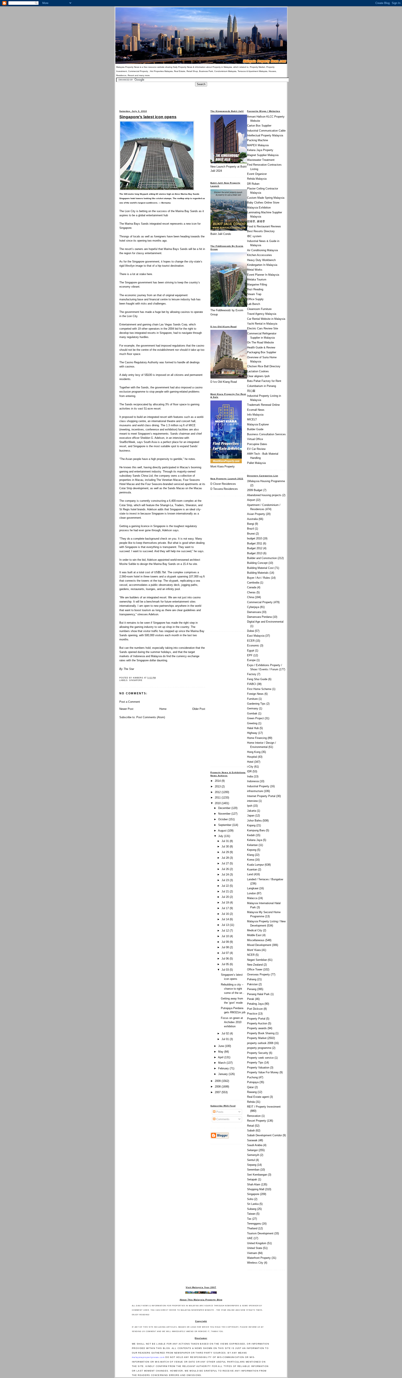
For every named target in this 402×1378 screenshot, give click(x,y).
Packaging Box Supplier (261, 352)
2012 (218, 792)
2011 (218, 797)
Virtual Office (255, 439)
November (224, 813)
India (250, 776)
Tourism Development (260, 1233)
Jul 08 (226, 947)
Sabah (251, 1130)
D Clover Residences (223, 483)
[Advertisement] (201, 95)
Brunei (251, 533)
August (222, 830)
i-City (250, 766)
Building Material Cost (260, 567)
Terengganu (254, 1223)
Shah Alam (253, 1184)
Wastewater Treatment (260, 159)
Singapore (135, 680)
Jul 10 (226, 936)
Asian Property (256, 514)
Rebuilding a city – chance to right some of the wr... (232, 988)
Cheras (251, 592)
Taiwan (251, 1213)
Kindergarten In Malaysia (262, 264)
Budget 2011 (254, 543)
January (223, 1074)
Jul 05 (226, 964)
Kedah (251, 835)
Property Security (257, 1052)
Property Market (257, 1038)
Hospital (252, 756)
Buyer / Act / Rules (258, 577)
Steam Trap (254, 294)
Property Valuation (258, 1067)
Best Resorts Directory (261, 231)
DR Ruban (253, 183)
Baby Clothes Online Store (263, 202)
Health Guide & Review (261, 347)
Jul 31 (226, 841)
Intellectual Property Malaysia (265, 135)
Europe (251, 660)
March (222, 1062)
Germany (252, 708)
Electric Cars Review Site (262, 328)
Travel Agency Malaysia (261, 313)
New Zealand (255, 964)
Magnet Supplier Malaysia (262, 155)
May (221, 1051)
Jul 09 (226, 941)
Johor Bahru (254, 820)
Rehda (251, 1101)
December (224, 808)
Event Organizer (257, 173)
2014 (218, 780)
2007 (218, 1092)
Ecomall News (255, 409)
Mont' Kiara (254, 950)
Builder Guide (255, 429)
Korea (250, 859)
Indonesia (253, 781)
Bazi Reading (255, 289)
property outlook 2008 (260, 1043)
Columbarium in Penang (261, 386)
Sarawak (252, 1140)
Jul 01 (226, 1039)
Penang (251, 989)
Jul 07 (226, 952)
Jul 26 (226, 869)
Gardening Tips (256, 703)
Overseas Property (258, 974)
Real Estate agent (258, 1096)
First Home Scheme (259, 689)
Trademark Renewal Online (263, 404)
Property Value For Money (263, 1072)
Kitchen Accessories (259, 255)
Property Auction (257, 1023)
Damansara (254, 612)
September (225, 825)
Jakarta (251, 810)
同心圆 (251, 390)
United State (254, 1248)
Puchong (252, 1077)
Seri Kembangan (257, 1174)
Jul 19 (226, 902)
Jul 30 (226, 846)
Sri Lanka (253, 1203)
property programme (259, 1047)
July (221, 836)
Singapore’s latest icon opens (148, 117)
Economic (253, 645)
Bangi (250, 523)
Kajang (251, 825)
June (221, 1046)
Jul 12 (226, 930)
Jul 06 (226, 958)
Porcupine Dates (257, 444)
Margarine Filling (257, 284)
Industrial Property (258, 786)
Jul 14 (226, 919)
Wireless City (255, 1262)
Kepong (251, 849)
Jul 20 (226, 896)
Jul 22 (226, 885)
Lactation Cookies (258, 371)
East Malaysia (255, 635)
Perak (250, 999)
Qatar (250, 1087)
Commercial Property (260, 602)
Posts (219, 1111)
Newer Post (126, 708)
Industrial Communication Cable (266, 130)
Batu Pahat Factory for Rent (264, 381)
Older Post (198, 708)
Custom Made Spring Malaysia (265, 197)
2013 (218, 786)
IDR (249, 771)
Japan (250, 815)
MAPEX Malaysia (258, 145)
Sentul (251, 1160)
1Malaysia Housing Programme (266, 481)
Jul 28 (226, 857)
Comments (222, 1119)
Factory (251, 674)
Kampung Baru (256, 830)
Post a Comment (129, 701)
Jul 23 (226, 880)
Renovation (254, 1115)
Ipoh (249, 805)
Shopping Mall (255, 1189)
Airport (251, 500)
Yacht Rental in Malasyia (262, 323)
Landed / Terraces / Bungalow (265, 879)
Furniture (252, 698)
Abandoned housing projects (264, 495)
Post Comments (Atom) (150, 717)
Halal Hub (253, 728)
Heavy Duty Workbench (261, 260)
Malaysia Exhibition (259, 207)
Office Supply (255, 299)
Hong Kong (253, 752)
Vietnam (252, 1253)
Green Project (255, 718)
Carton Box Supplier (259, 125)
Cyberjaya (253, 607)
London (251, 893)
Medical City (254, 930)
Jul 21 (226, 891)
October (223, 819)
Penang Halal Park (258, 994)
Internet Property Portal (261, 796)
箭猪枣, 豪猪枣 (256, 221)
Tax (249, 1218)
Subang (251, 1208)
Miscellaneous (255, 940)
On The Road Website (260, 342)
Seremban (253, 1169)
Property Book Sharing (260, 1033)
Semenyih (253, 1155)
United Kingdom (256, 1243)
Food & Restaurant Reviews (264, 226)
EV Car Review (256, 448)
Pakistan (252, 984)
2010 (218, 803)
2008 (218, 1086)
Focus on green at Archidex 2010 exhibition (232, 1022)
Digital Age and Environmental (265, 621)
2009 (218, 1080)
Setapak (252, 1179)
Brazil (250, 528)
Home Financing (257, 738)
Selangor (252, 1150)
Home (162, 708)
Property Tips (255, 1062)
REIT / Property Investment (264, 1106)
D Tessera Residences (224, 488)
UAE (250, 1238)
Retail (250, 1125)
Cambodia (253, 582)
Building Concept (257, 562)
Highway (252, 732)
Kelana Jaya (254, 840)
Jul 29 (226, 852)
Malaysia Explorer (258, 424)
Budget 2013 (254, 553)
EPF (250, 655)
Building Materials (258, 572)
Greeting (252, 723)
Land (250, 874)
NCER (251, 954)
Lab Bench (253, 304)
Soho (250, 1199)
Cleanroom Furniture (259, 309)
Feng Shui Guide (257, 679)
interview (252, 800)
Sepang (251, 1164)
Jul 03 (226, 969)
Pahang (251, 979)
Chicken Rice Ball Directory (263, 366)
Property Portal (256, 1018)
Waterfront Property (259, 1257)
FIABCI (251, 684)
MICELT (252, 419)
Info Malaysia (255, 414)
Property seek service (260, 1057)
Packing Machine (257, 140)
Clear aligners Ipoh (258, 376)
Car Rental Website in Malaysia (266, 318)
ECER (251, 640)
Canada (251, 587)
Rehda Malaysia (257, 178)
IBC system (254, 236)
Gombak (252, 713)
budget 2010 (254, 538)
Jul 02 (226, 1033)
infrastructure (255, 791)
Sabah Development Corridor (264, 1135)
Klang (250, 854)
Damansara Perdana (259, 616)
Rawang (252, 1092)
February (224, 1068)
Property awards (257, 1028)
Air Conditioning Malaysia (262, 250)
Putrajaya (253, 1082)
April (221, 1057)
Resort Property (256, 1120)
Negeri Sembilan (257, 959)
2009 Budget (254, 490)
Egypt (250, 650)
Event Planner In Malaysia (263, 274)
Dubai (250, 630)
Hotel (250, 761)
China (250, 597)
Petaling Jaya (255, 1003)
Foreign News (255, 693)
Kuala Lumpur (255, 864)
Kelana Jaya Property (260, 150)
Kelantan (252, 845)
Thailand (252, 1228)
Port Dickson (255, 1008)
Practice (252, 1013)
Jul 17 (226, 908)
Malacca (252, 898)
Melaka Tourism (256, 279)
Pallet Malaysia (256, 462)
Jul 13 (226, 924)
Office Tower (254, 969)
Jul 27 (226, 863)
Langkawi (252, 888)
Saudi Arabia (254, 1145)
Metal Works (254, 269)
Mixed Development (259, 945)
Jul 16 (226, 913)
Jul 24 (226, 874)
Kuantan (252, 869)
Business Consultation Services (266, 434)
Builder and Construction (262, 558)
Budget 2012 (254, 548)
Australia (252, 519)
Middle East (254, 935)
